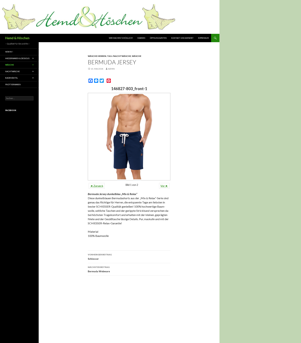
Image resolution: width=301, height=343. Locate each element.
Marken (141, 38)
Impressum (203, 38)
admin (111, 68)
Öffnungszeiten (158, 38)
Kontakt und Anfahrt (182, 38)
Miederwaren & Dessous (17, 58)
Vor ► (164, 185)
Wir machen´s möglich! (121, 38)
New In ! (9, 52)
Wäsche (136, 56)
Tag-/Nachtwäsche (119, 56)
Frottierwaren (13, 84)
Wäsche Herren (97, 56)
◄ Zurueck (96, 185)
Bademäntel (11, 78)
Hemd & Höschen (17, 38)
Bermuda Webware (99, 269)
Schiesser (100, 256)
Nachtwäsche (12, 71)
